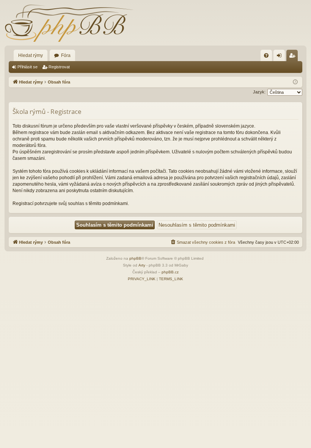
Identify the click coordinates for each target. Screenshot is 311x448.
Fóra (66, 55)
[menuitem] (266, 55)
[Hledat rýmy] (69, 23)
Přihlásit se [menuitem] (280, 57)
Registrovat (59, 67)
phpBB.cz (170, 272)
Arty (141, 265)
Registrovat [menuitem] (293, 57)
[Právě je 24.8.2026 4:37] (295, 82)
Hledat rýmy (30, 55)
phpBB (135, 258)
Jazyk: (259, 92)
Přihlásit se (27, 67)
